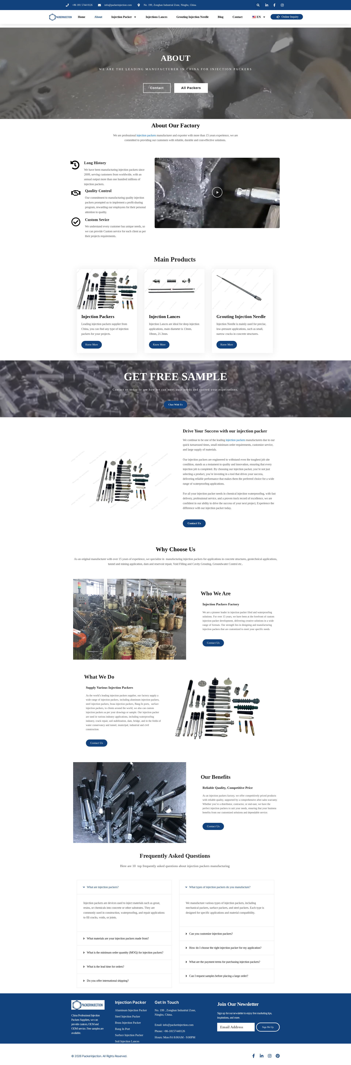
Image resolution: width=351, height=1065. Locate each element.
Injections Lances (156, 16)
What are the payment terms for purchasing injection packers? (224, 961)
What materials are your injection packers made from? (118, 938)
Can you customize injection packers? (211, 933)
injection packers (146, 135)
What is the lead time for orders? (105, 966)
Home (81, 16)
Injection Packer (121, 16)
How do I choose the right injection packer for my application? (225, 947)
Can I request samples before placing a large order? (218, 975)
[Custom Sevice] (75, 221)
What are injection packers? (103, 887)
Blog (220, 16)
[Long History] (75, 165)
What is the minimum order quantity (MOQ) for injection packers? (125, 952)
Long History (95, 163)
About (98, 16)
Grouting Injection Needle (192, 16)
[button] (258, 5)
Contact (237, 16)
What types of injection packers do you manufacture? (219, 887)
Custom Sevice (97, 219)
